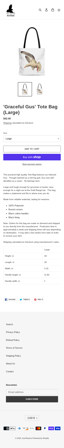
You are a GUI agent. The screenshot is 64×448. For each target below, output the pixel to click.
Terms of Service (14, 348)
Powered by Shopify (41, 438)
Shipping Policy (13, 355)
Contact (10, 371)
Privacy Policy (13, 332)
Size (5, 133)
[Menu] (59, 10)
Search (9, 324)
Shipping (7, 123)
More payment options (32, 164)
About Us (10, 363)
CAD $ (31, 418)
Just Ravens (27, 438)
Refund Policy (12, 340)
